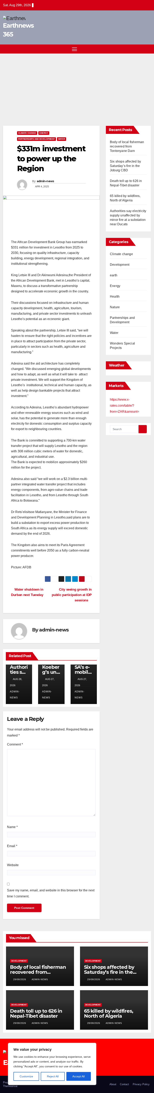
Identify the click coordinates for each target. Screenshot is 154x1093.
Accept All (78, 1076)
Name (12, 827)
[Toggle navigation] (74, 49)
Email (12, 846)
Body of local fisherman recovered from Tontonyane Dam (127, 146)
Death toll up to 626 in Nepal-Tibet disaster (36, 1013)
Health (115, 296)
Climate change (27, 133)
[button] (141, 49)
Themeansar (10, 1086)
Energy (44, 133)
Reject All (53, 1076)
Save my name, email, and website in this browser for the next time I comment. (50, 893)
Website (13, 865)
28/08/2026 (94, 1023)
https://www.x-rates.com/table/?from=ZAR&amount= (124, 405)
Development (119, 264)
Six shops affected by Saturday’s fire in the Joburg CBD (125, 166)
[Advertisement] (77, 84)
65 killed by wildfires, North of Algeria (108, 1013)
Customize (26, 1076)
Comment (15, 744)
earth (113, 275)
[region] (52, 1064)
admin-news (45, 181)
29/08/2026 (20, 979)
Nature (115, 307)
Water (61, 139)
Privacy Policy (141, 1084)
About (112, 1084)
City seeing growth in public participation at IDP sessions (72, 594)
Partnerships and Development (36, 139)
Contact (124, 1084)
